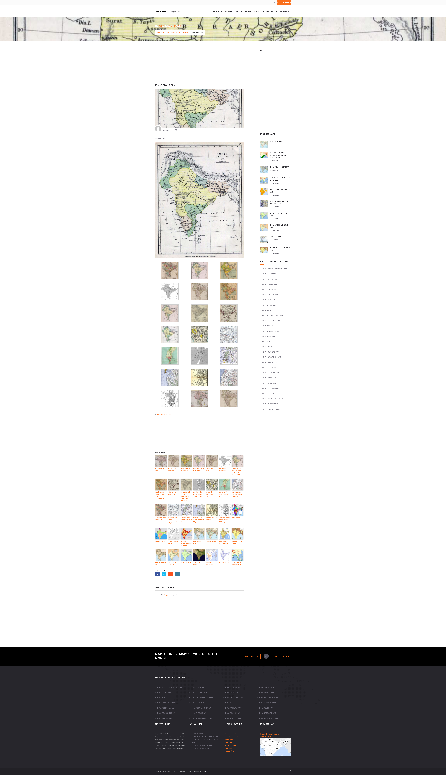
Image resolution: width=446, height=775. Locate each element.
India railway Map (269, 362)
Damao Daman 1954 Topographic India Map (237, 494)
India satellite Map (270, 388)
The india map (276, 142)
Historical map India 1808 (172, 470)
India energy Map (269, 305)
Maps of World (284, 2)
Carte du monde (281, 656)
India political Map (270, 352)
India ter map (236, 517)
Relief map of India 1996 (160, 563)
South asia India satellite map (198, 563)
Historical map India (159, 470)
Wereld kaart (229, 748)
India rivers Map (268, 378)
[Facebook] (274, 2)
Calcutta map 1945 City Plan (212, 519)
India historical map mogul (172, 493)
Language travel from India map (236, 563)
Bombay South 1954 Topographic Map (198, 520)
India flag (284, 11)
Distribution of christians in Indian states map (279, 155)
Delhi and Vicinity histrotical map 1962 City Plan (224, 520)
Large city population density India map (186, 543)
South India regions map (210, 563)
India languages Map (270, 331)
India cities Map (268, 289)
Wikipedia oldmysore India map (211, 494)
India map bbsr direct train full (223, 542)
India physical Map (233, 11)
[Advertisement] (199, 65)
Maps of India (163, 32)
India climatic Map (269, 295)
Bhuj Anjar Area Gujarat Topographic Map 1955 (173, 521)
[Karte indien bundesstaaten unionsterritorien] (275, 747)
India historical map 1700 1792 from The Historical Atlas (160, 495)
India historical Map (180, 32)
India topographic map (272, 399)
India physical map (160, 541)
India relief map (211, 541)
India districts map (224, 562)
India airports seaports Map (274, 269)
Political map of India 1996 (198, 542)
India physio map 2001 (203, 745)
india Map (217, 11)
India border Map (269, 284)
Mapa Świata (229, 751)
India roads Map (268, 383)
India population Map (271, 357)
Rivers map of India (186, 562)
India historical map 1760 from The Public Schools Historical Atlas (237, 472)
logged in (167, 595)
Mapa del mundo (231, 745)
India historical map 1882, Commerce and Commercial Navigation (185, 496)
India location (252, 11)
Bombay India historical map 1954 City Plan (197, 494)
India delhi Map (268, 300)
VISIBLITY (205, 771)
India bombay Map (269, 279)
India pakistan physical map (206, 737)
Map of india (275, 237)
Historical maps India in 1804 (185, 470)
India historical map (210, 470)
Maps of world (252, 656)
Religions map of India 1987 (237, 542)
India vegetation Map (271, 409)
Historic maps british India (223, 470)
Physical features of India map (173, 542)
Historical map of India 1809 (160, 519)
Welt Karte (229, 742)
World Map (229, 739)
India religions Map (270, 373)
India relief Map (268, 367)
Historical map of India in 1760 (198, 470)
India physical (200, 734)
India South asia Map (279, 167)
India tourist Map (269, 404)
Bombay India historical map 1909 (223, 494)
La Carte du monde (231, 737)
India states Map (269, 11)
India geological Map (271, 321)
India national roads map (172, 563)
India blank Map (268, 274)
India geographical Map (272, 315)
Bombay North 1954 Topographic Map (186, 520)
